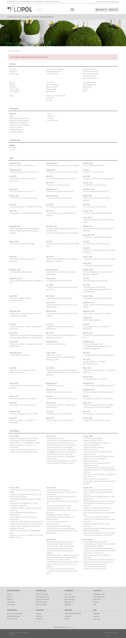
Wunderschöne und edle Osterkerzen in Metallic (26, 213)
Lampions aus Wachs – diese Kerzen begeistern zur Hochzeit (25, 327)
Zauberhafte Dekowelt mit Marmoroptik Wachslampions (60, 327)
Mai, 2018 (12, 368)
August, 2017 (14, 396)
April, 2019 (13, 333)
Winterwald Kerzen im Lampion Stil (95, 379)
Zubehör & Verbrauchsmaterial (19, 125)
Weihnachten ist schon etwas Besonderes (98, 298)
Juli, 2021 (49, 241)
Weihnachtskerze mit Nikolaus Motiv (59, 298)
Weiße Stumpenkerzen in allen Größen (23, 398)
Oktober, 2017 (51, 389)
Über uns (12, 82)
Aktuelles (49, 100)
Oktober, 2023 (88, 163)
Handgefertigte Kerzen (53, 71)
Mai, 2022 (86, 204)
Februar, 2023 (88, 182)
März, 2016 (50, 418)
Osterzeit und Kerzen (54, 355)
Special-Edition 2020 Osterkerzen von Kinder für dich (26, 281)
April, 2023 (86, 176)
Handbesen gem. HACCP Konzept (95, 287)
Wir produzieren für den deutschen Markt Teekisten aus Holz (60, 358)
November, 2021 (51, 226)
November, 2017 (88, 383)
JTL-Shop (115, 632)
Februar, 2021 (88, 256)
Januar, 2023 (13, 189)
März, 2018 (87, 368)
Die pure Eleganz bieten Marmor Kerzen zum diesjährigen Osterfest (61, 336)
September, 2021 (89, 235)
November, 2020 (51, 270)
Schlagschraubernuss (16, 129)
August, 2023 (50, 170)
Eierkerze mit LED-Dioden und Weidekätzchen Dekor (99, 336)
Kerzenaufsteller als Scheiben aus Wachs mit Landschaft (98, 229)
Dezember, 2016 (14, 411)
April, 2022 (13, 211)
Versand (71, 627)
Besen (11, 116)
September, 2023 (15, 170)
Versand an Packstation (91, 73)
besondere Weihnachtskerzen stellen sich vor (62, 398)
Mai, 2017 (86, 396)
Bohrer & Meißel (47, 17)
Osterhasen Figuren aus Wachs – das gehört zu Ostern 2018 (99, 371)
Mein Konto (106, 2)
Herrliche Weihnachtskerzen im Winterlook (98, 265)
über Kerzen (96, 613)
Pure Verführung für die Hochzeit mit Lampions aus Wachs (25, 386)
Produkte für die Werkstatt (55, 69)
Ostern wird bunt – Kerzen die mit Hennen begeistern (61, 214)
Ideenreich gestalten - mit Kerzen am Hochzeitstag (22, 421)
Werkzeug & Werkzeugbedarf (19, 120)
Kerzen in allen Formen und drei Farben (60, 420)
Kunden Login (115, 2)
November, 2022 (88, 189)
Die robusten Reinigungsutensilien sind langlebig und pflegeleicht (96, 347)
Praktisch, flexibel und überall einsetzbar (97, 407)
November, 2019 (15, 311)
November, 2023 (51, 163)
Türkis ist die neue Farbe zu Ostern (95, 207)
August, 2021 (14, 241)
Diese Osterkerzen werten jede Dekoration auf (62, 178)
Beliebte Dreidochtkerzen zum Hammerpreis (98, 178)
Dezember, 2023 (14, 163)
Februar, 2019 (88, 333)
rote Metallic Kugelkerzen (92, 320)
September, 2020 (15, 278)
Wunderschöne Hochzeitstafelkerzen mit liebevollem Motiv (97, 290)
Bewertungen (14, 89)
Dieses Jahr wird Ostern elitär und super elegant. (100, 259)
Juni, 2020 (49, 285)
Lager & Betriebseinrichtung (18, 118)
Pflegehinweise (51, 89)
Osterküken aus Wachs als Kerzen (58, 185)
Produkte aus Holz (52, 73)
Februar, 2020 (88, 296)
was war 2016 (14, 436)
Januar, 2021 (87, 263)
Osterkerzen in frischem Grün (94, 172)
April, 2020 (13, 296)
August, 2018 (50, 352)
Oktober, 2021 (88, 226)
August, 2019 (87, 317)
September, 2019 (89, 311)
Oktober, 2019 (51, 311)
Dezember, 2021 (14, 226)
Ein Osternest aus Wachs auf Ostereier (97, 244)
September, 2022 (52, 195)
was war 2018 (88, 436)
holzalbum (39, 613)
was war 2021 (88, 487)
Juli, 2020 (86, 278)
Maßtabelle (50, 91)
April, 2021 (13, 256)
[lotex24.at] (20, 8)
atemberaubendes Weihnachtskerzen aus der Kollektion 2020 (61, 306)
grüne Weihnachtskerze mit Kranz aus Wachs (99, 355)
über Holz (96, 616)
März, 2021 (50, 256)
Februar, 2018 (88, 377)
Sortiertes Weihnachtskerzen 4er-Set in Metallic (63, 165)
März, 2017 (13, 403)
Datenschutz (87, 87)
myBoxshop (39, 619)
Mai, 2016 (86, 411)
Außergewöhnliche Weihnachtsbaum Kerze (24, 172)
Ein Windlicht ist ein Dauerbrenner (95, 185)
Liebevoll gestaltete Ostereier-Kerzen (59, 198)
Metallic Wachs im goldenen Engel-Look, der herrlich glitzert (61, 273)
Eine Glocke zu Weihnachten (56, 344)
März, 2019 (50, 333)
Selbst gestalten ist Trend (55, 385)
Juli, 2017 (49, 396)
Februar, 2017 (51, 403)
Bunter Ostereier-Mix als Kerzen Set (96, 191)
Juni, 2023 (12, 176)
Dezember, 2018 (51, 342)
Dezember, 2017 (51, 383)
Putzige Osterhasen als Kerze (20, 355)
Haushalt (17, 17)
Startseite (99, 2)
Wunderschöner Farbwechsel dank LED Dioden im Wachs (62, 314)
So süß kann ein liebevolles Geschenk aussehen (63, 172)
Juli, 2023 (86, 170)
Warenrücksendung (89, 78)
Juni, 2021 (86, 241)
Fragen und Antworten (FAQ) (55, 95)
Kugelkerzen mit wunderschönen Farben (97, 420)
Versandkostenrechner (90, 71)
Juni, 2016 (49, 411)
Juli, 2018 (86, 352)
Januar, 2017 (87, 403)
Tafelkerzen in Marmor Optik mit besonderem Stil (26, 335)
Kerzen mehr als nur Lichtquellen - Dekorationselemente (95, 362)
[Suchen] (72, 9)
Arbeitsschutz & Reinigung (18, 122)
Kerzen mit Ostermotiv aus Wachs (21, 191)
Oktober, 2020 (88, 270)
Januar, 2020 (50, 302)
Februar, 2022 (88, 211)
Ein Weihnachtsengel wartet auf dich (59, 280)
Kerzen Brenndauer (52, 84)
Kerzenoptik (50, 98)
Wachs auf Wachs (52, 87)
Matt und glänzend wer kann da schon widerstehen (22, 179)
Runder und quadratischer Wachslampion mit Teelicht (98, 306)
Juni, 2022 (49, 204)
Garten (10, 17)
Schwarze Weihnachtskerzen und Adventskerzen (26, 337)
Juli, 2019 (12, 324)
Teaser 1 (12, 95)
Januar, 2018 (13, 383)
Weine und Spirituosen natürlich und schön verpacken (24, 231)
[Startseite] (8, 51)
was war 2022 (51, 539)
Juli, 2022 (12, 204)
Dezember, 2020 (14, 270)
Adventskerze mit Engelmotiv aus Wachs (97, 313)
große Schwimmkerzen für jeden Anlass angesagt (96, 199)
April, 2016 (13, 418)
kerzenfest (39, 616)
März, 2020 (50, 296)
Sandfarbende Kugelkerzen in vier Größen (24, 414)
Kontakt (12, 84)
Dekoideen (12, 147)
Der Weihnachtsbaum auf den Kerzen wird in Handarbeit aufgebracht (98, 273)
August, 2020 (50, 278)
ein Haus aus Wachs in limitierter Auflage (98, 213)
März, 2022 (50, 211)
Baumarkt (26, 17)
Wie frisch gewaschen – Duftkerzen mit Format (26, 207)
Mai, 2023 (49, 176)
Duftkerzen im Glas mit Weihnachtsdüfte (97, 237)
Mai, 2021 (86, 248)
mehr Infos (96, 619)
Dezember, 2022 (51, 189)
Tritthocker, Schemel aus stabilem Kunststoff (62, 370)
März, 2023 (50, 182)
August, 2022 (87, 195)
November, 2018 (88, 342)
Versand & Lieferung (89, 69)
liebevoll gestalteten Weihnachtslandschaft (24, 228)
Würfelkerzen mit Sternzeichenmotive (59, 414)
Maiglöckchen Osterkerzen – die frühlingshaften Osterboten (62, 373)
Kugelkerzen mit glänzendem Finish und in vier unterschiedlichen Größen (25, 314)
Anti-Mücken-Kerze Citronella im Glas (23, 405)
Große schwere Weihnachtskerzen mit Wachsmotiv (22, 260)
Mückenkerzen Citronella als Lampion (22, 244)
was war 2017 (51, 436)
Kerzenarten (50, 82)
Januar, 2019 (13, 342)
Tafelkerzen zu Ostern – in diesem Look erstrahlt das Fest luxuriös (26, 345)
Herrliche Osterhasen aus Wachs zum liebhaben (63, 233)
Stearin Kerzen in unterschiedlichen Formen (98, 414)
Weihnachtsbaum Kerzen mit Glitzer (96, 280)
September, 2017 (89, 389)
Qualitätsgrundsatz (89, 82)
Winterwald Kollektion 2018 (93, 344)
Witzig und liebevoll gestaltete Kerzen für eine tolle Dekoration (62, 229)
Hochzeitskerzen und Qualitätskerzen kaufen (99, 385)
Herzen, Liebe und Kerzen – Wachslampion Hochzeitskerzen (61, 406)
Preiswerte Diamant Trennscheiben (22, 165)
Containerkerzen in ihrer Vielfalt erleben (23, 198)
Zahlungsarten (14, 91)
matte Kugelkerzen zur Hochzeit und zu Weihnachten (96, 327)
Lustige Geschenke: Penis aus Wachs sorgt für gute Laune (62, 288)
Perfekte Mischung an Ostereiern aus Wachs (98, 405)
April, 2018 (50, 368)
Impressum (13, 87)
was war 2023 (88, 539)
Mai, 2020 (86, 285)
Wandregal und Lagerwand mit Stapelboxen (98, 398)
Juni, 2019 (49, 324)
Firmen (11, 150)
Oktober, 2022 (14, 195)
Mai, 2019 (86, 324)
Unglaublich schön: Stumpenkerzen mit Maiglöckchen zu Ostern (22, 371)
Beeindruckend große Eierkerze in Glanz (60, 191)
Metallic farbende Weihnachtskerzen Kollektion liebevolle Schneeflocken (62, 260)
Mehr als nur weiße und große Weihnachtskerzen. (19, 299)
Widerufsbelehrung (89, 84)
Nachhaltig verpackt (89, 76)
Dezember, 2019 (88, 302)
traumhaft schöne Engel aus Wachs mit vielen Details (98, 220)
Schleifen (35, 17)
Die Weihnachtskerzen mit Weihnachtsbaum (98, 392)
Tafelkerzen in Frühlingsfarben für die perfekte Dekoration (99, 251)
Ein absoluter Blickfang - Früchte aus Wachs (62, 207)
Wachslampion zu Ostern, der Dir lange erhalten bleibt (62, 245)
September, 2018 (15, 352)
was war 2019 (14, 487)
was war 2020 (51, 487)
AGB (84, 91)
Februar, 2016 (88, 418)
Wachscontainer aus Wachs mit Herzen (60, 392)
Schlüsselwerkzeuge (16, 132)
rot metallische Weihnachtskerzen (21, 272)
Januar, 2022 (87, 217)
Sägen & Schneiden (15, 127)
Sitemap (85, 89)
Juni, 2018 (86, 359)
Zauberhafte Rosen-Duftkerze (94, 165)
